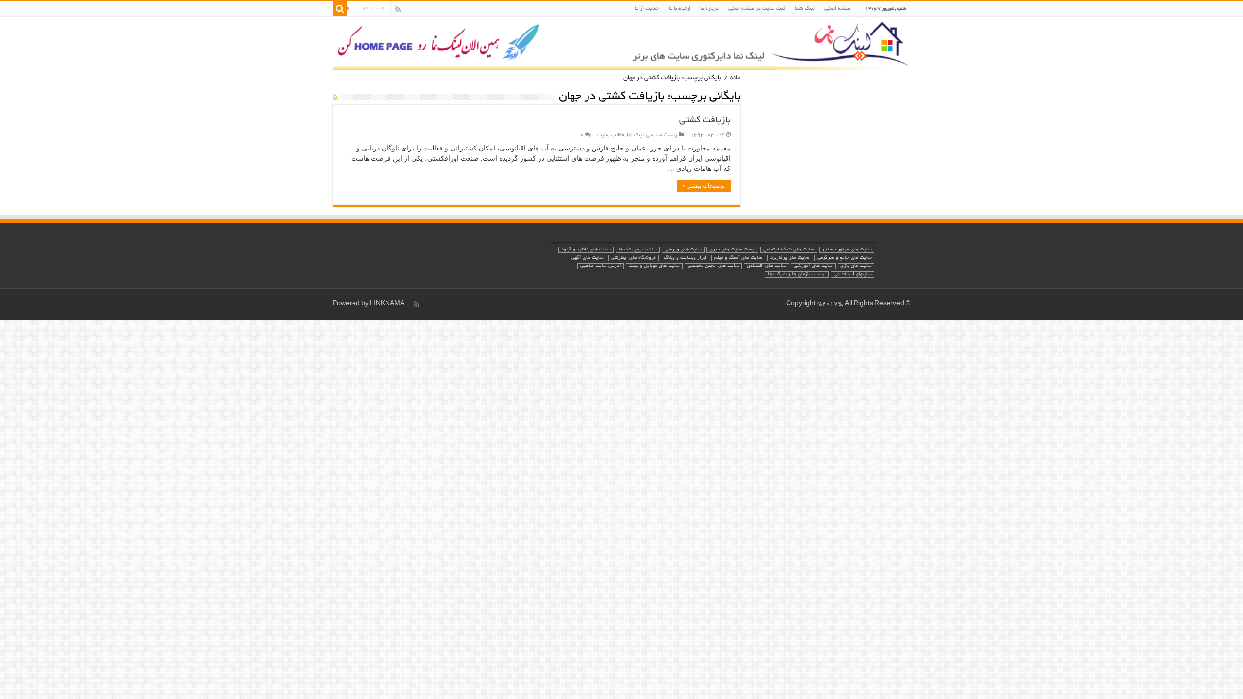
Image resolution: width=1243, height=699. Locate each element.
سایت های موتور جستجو (847, 249)
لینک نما (635, 135)
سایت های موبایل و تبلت (654, 266)
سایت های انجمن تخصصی (713, 266)
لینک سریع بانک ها (638, 249)
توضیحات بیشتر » (704, 186)
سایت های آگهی (587, 258)
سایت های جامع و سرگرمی (844, 258)
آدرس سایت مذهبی (600, 266)
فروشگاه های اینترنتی (633, 258)
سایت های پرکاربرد (789, 258)
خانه (735, 78)
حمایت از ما (647, 9)
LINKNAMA (387, 304)
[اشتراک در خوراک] (335, 98)
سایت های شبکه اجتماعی (788, 249)
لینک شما (805, 9)
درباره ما (709, 9)
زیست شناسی (661, 135)
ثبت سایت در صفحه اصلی (756, 9)
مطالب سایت (610, 135)
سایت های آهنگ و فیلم (738, 258)
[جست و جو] (340, 8)
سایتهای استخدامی (853, 274)
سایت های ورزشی (683, 249)
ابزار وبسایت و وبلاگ (685, 258)
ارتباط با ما (679, 9)
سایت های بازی (856, 266)
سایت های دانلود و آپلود (586, 249)
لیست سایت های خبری (732, 249)
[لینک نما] (621, 43)
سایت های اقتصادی (766, 266)
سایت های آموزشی (813, 266)
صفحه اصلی (837, 9)
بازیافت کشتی (705, 121)
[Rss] (398, 9)
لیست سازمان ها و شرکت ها (797, 274)
